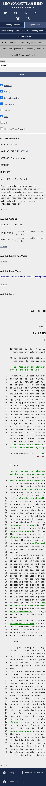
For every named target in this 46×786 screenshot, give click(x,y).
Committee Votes (11, 98)
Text (6, 116)
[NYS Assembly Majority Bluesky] (18, 19)
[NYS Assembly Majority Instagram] (36, 13)
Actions (7, 92)
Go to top (3, 209)
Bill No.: (3, 61)
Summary (8, 85)
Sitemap (10, 772)
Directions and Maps (16, 781)
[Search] (28, 19)
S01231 (24, 151)
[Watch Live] (5, 13)
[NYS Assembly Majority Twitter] (26, 13)
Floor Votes (9, 104)
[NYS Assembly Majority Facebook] (16, 13)
